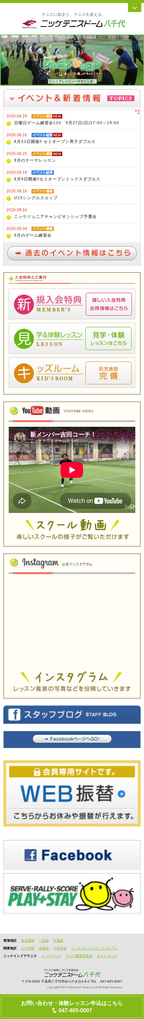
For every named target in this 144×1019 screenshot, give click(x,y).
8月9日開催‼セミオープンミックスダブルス (57, 179)
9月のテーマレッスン (35, 160)
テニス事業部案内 (79, 956)
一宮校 (44, 940)
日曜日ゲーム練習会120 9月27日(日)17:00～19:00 (66, 123)
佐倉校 (44, 948)
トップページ (51, 956)
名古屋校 (27, 940)
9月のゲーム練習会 (33, 235)
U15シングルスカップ (36, 197)
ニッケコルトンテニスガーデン (94, 948)
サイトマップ (107, 956)
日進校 (58, 940)
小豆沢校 (60, 948)
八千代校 (27, 948)
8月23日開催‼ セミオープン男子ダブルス (55, 141)
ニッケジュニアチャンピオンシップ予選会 (55, 216)
